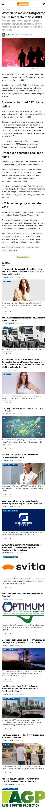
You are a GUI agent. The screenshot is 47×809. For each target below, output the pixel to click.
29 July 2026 (20, 323)
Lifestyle (6, 281)
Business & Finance (10, 464)
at (4, 418)
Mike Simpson (13, 35)
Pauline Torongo (8, 277)
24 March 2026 (20, 740)
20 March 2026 (21, 784)
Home (3, 9)
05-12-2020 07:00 (26, 35)
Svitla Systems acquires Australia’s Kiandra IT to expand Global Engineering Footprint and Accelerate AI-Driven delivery (23, 547)
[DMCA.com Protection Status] (23, 257)
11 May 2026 (19, 553)
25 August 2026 (20, 277)
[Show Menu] (3, 4)
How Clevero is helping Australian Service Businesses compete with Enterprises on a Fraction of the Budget (20, 688)
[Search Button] (44, 4)
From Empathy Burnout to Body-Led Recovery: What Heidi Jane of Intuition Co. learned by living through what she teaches (23, 271)
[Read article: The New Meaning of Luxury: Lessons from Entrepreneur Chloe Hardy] (23, 474)
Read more (8, 311)
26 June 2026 (19, 506)
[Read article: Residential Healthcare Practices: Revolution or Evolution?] (23, 612)
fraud (4, 250)
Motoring (7, 327)
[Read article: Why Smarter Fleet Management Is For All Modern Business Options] (23, 337)
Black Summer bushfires (15, 247)
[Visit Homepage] (23, 4)
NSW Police (13, 250)
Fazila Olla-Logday (9, 323)
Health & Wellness (10, 650)
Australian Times (8, 370)
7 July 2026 (19, 370)
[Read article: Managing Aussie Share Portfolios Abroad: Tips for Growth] (23, 427)
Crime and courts (32, 247)
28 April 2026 (19, 645)
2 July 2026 (20, 414)
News (8, 9)
